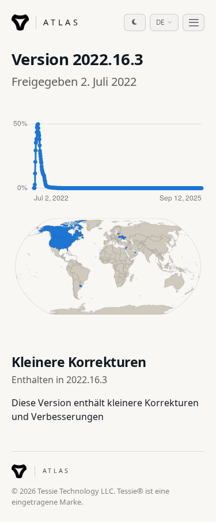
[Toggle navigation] (193, 22)
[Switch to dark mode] (135, 22)
